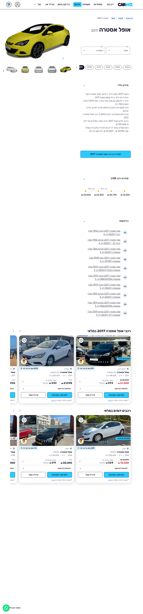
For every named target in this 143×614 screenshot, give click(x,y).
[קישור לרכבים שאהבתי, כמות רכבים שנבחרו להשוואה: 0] (8, 4)
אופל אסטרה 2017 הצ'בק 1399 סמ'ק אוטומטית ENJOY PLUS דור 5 (104, 268)
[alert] (85, 368)
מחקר (120, 18)
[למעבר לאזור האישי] (17, 4)
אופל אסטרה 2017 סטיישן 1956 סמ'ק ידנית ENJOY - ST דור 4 (104, 242)
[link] (103, 350)
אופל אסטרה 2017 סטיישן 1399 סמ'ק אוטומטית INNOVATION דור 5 (104, 304)
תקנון (110, 400)
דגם (101, 46)
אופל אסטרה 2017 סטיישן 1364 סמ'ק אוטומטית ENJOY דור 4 (104, 251)
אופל (113, 18)
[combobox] (122, 50)
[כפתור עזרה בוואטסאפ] (6, 607)
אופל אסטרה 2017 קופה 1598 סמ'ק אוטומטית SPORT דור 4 (104, 259)
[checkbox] (127, 67)
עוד (39, 4)
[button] (64, 4)
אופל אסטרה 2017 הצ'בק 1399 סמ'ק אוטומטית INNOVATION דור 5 (104, 277)
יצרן (127, 46)
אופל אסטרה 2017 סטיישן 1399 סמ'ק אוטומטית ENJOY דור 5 (104, 295)
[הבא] (9, 41)
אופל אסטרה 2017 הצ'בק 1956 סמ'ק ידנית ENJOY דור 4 (104, 233)
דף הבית (129, 18)
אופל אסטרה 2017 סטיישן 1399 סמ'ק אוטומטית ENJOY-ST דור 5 (104, 313)
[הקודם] (65, 41)
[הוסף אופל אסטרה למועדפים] (81, 340)
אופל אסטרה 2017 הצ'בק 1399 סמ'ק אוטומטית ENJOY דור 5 (104, 286)
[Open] (109, 51)
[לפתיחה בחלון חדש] (65, 69)
